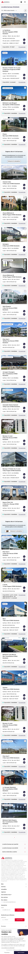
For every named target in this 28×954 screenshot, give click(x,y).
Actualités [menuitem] (4, 889)
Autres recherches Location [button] (9, 851)
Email (2, 907)
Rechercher (20, 919)
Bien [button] (2, 884)
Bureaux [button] (3, 926)
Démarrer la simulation (14, 161)
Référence (3, 917)
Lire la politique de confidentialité (7, 947)
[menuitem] (21, 2)
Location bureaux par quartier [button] (10, 844)
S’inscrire (19, 910)
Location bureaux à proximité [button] (10, 848)
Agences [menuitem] (3, 892)
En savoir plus (22, 47)
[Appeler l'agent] (24, 40)
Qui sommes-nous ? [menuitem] (6, 894)
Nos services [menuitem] (4, 897)
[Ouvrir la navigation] (25, 1)
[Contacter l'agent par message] (24, 43)
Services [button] (3, 886)
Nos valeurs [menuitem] (4, 900)
